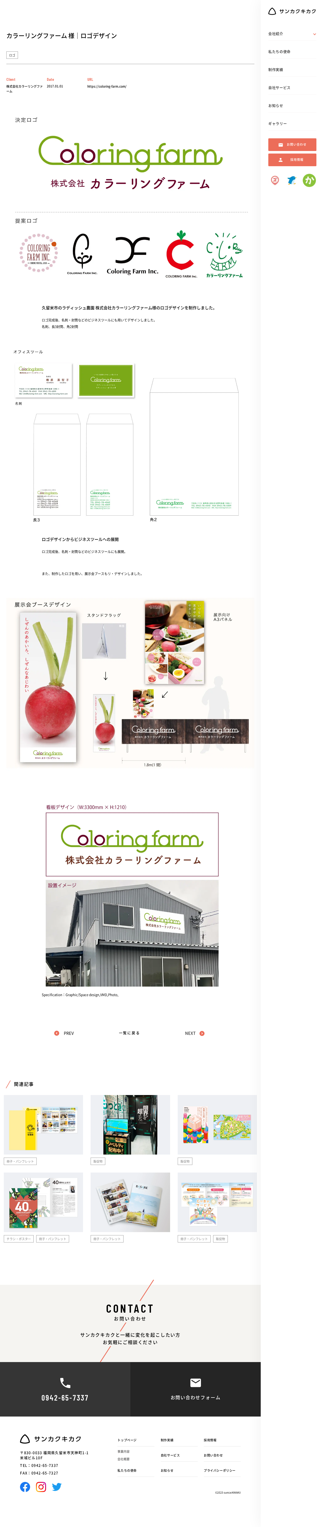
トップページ (127, 1440)
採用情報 (210, 1440)
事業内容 (123, 1451)
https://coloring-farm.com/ (107, 86)
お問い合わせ (213, 1455)
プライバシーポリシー (220, 1470)
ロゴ (12, 55)
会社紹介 (275, 33)
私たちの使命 (127, 1470)
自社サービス (170, 1455)
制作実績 (167, 1440)
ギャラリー (277, 123)
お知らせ (167, 1470)
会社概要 (123, 1459)
